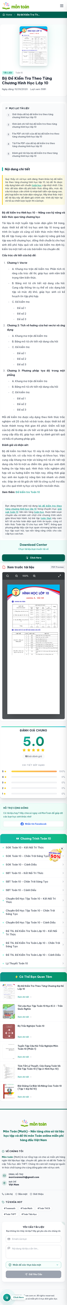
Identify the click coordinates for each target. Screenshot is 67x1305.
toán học (37, 185)
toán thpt (46, 518)
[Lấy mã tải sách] (6, 1296)
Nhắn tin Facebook (35, 824)
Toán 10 (19, 73)
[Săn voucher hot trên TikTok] (55, 855)
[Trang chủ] (15, 6)
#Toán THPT (10, 1214)
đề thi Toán (55, 1160)
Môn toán (7, 1157)
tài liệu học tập (16, 1160)
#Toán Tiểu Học (29, 1214)
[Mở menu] (61, 5)
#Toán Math (26, 1208)
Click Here (18, 1297)
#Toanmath (9, 1208)
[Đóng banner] (62, 848)
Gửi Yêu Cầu (35, 1274)
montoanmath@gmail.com (24, 1177)
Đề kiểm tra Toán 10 (28, 492)
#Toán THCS (44, 1208)
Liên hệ (9, 1194)
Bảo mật (22, 1194)
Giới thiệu (38, 1194)
